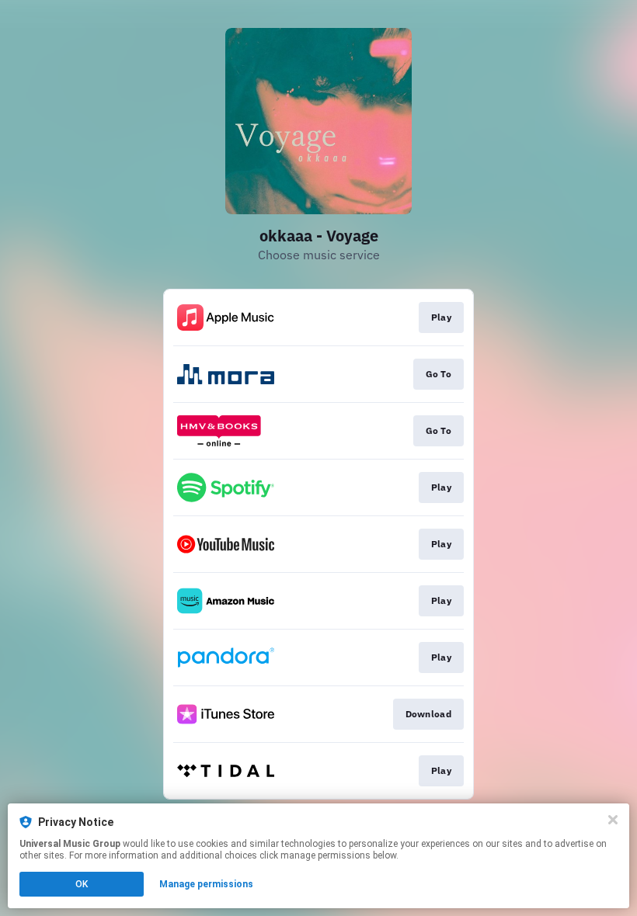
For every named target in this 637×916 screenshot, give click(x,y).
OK (81, 884)
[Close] (612, 819)
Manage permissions (206, 884)
